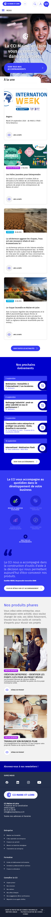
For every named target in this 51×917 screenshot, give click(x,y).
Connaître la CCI (11, 878)
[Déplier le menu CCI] (25, 4)
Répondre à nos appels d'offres (16, 899)
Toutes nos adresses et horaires (17, 816)
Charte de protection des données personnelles (21, 910)
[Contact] (46, 4)
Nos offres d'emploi (13, 892)
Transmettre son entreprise (15, 849)
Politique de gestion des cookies (32, 912)
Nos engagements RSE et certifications (18, 896)
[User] (40, 4)
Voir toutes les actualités (23, 349)
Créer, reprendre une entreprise (16, 839)
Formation (8, 857)
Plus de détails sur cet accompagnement (22, 589)
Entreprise (8, 830)
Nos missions (11, 886)
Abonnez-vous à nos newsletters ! (21, 766)
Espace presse (11, 882)
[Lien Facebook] (9, 782)
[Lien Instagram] (31, 782)
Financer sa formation (13, 869)
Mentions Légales (11, 912)
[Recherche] (35, 4)
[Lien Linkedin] (20, 782)
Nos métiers (10, 889)
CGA (42, 910)
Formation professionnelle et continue (18, 866)
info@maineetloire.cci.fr (14, 812)
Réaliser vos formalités (14, 835)
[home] (12, 3)
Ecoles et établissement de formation (18, 862)
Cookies (25, 914)
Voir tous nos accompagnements (17, 69)
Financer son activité (13, 842)
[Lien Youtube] (41, 782)
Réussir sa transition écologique (16, 845)
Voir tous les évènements (23, 462)
